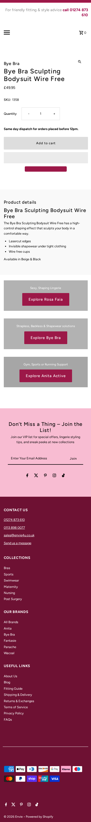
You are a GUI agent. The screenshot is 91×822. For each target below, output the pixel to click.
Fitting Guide (13, 688)
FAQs (8, 719)
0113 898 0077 (14, 527)
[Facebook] (27, 476)
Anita (8, 628)
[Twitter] (36, 476)
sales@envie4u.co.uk (19, 535)
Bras (7, 568)
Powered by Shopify (39, 816)
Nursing (9, 593)
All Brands (11, 622)
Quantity (10, 114)
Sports (8, 574)
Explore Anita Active (46, 376)
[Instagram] (54, 476)
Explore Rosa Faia (46, 299)
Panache (10, 647)
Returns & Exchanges (19, 701)
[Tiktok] (63, 476)
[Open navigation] (12, 32)
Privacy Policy (14, 713)
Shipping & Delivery (18, 695)
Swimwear (11, 580)
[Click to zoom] (79, 61)
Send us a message (17, 543)
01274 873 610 (14, 520)
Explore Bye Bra (46, 337)
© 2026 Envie (14, 816)
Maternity (11, 587)
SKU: (7, 100)
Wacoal (9, 653)
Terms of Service (16, 707)
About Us (10, 676)
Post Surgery (13, 599)
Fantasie (10, 640)
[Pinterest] (45, 476)
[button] (46, 157)
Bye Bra (9, 634)
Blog (7, 682)
